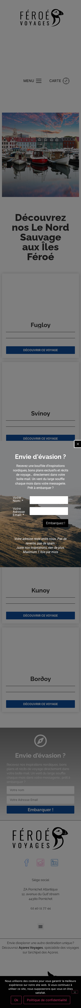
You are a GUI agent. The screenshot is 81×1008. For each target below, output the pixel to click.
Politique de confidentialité (47, 1000)
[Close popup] (78, 444)
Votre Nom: (18, 499)
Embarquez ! (55, 523)
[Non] (74, 992)
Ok (16, 1000)
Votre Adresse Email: (19, 511)
